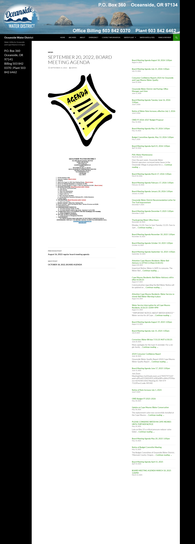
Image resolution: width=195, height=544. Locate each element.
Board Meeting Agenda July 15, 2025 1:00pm (150, 331)
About (82, 37)
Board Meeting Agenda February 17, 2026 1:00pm (153, 183)
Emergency (93, 37)
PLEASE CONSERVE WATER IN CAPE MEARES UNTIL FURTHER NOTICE (151, 423)
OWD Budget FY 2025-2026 (144, 399)
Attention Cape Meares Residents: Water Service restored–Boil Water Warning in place (153, 295)
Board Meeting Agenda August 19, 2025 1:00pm (152, 322)
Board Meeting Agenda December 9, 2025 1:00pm (153, 211)
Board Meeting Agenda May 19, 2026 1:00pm (151, 128)
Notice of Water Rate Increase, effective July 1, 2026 (153, 111)
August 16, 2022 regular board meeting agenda (68, 252)
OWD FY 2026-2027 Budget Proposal (147, 120)
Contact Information (111, 37)
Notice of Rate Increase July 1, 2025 (147, 390)
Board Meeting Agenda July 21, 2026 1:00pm (150, 69)
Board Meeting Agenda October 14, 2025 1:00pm (152, 243)
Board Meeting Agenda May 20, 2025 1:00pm (151, 438)
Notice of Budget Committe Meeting (147, 447)
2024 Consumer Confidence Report (146, 354)
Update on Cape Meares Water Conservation (150, 407)
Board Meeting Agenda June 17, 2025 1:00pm (151, 368)
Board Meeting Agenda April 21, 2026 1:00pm (151, 146)
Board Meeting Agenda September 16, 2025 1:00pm (153, 252)
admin (74, 68)
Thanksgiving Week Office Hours (145, 220)
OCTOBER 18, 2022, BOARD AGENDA (65, 263)
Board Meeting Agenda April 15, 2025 (147, 462)
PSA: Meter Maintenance (142, 155)
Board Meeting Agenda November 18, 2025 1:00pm (153, 234)
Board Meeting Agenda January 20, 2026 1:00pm (152, 191)
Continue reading (146, 227)
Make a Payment (164, 37)
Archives (72, 37)
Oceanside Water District (18, 37)
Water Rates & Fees (147, 37)
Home (62, 37)
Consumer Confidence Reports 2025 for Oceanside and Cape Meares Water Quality (152, 79)
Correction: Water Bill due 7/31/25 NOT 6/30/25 (152, 339)
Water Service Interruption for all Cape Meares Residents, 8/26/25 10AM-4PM (151, 306)
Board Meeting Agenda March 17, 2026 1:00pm (151, 174)
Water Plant (129, 37)
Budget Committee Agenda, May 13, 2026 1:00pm (153, 137)
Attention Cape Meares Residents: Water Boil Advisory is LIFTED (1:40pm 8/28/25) (150, 261)
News (50, 52)
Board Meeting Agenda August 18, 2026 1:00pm (152, 60)
